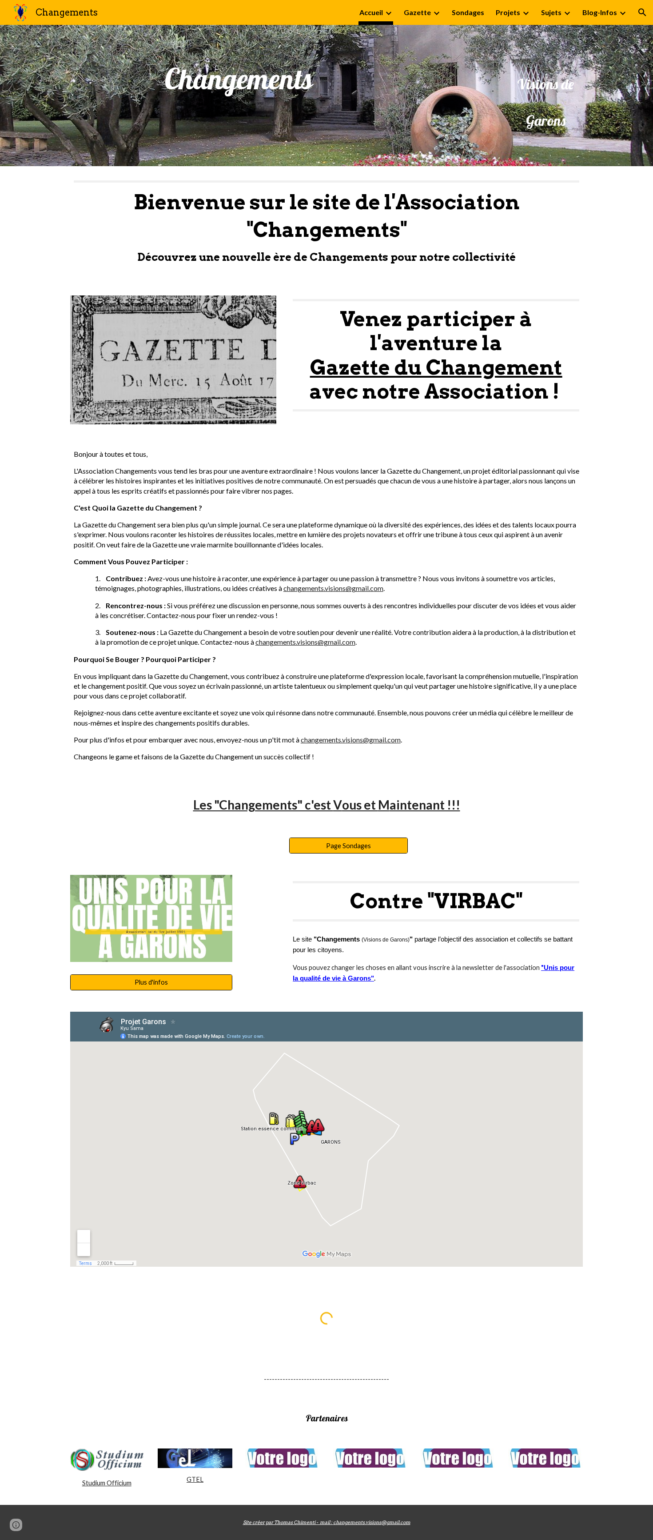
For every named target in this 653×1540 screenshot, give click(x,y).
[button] (642, 12)
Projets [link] (508, 12)
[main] (239, 77)
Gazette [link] (417, 12)
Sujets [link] (551, 12)
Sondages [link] (468, 12)
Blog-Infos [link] (599, 12)
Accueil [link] (371, 12)
